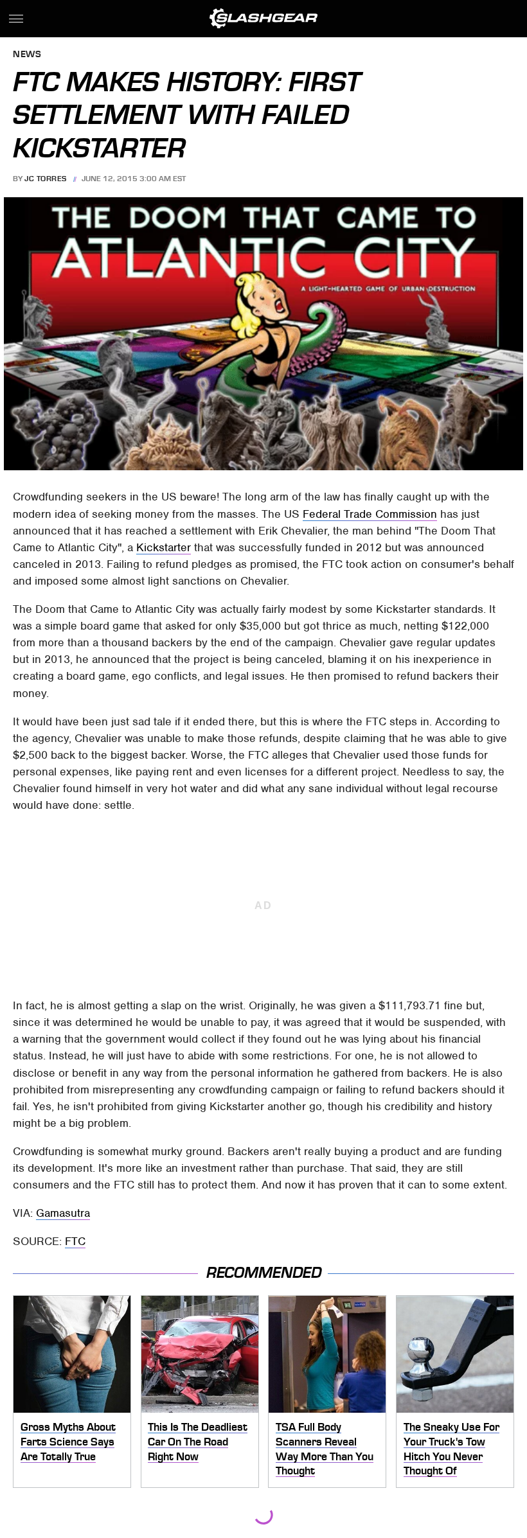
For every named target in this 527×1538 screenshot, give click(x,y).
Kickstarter (163, 547)
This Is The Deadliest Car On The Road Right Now (197, 1441)
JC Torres (45, 178)
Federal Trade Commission (370, 514)
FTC (75, 1241)
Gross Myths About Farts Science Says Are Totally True (68, 1441)
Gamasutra (63, 1213)
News (27, 55)
